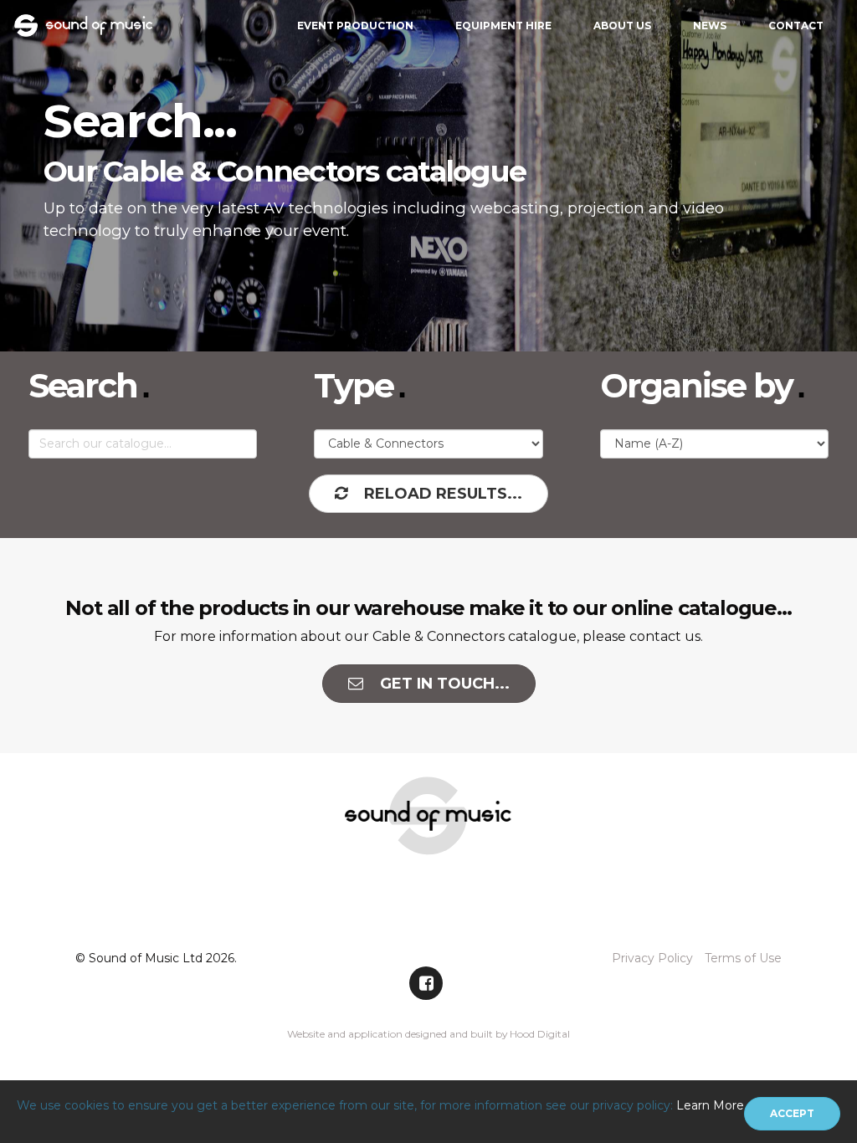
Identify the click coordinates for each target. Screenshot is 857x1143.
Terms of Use (743, 958)
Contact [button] (796, 25)
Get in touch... (445, 683)
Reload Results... (443, 493)
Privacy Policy (652, 958)
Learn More (710, 1105)
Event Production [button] (355, 25)
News (709, 25)
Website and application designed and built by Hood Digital (428, 1034)
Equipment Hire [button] (503, 25)
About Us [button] (622, 25)
